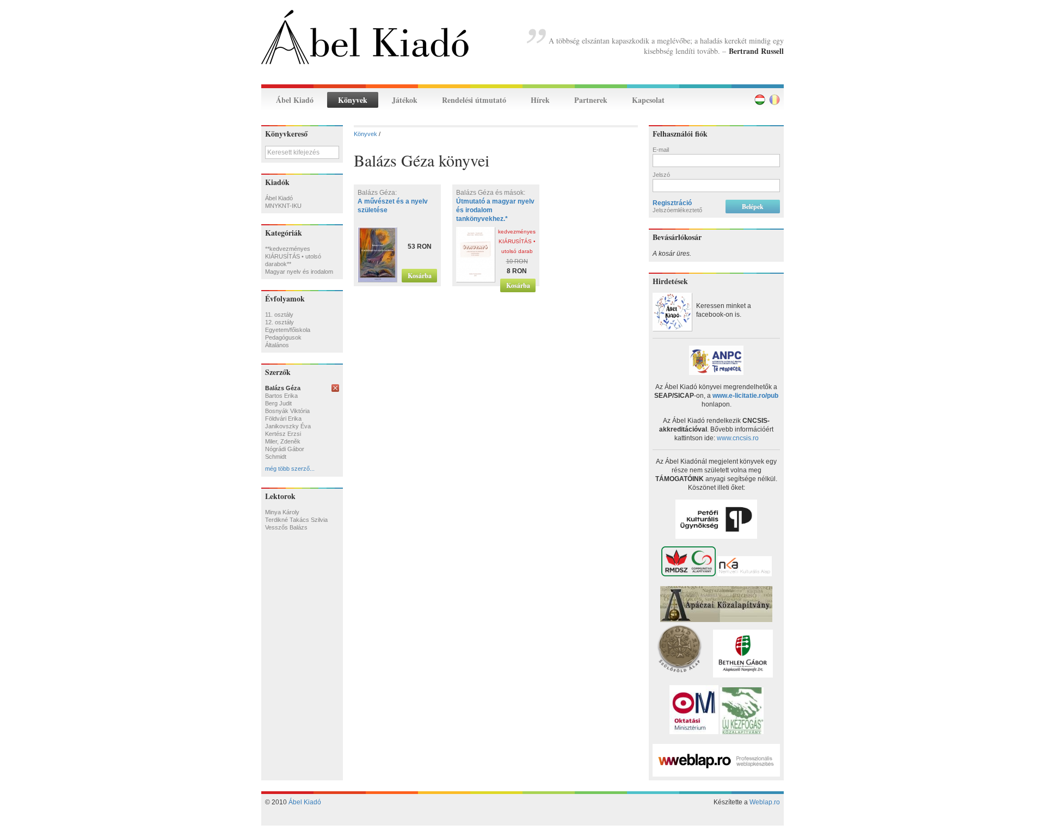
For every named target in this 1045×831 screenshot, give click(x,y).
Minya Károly (282, 512)
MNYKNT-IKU (283, 205)
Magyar (759, 99)
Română (774, 99)
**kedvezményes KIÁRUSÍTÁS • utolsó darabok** (293, 256)
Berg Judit (278, 403)
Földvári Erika (283, 418)
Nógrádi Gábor (284, 449)
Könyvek (352, 100)
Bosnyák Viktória (287, 411)
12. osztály (279, 322)
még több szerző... (290, 468)
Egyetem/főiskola (287, 330)
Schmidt (275, 456)
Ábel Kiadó (295, 100)
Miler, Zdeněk (282, 441)
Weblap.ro (764, 802)
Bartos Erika (281, 395)
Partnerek (590, 100)
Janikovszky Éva (288, 426)
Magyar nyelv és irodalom (299, 271)
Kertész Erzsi (283, 433)
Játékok (404, 100)
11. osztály (279, 314)
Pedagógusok (283, 337)
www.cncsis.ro (738, 438)
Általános (277, 345)
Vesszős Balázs (286, 527)
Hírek (540, 100)
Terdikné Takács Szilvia (296, 519)
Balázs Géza (282, 388)
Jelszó (661, 174)
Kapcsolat (648, 100)
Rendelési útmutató (474, 100)
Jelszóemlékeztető (677, 210)
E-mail (661, 149)
